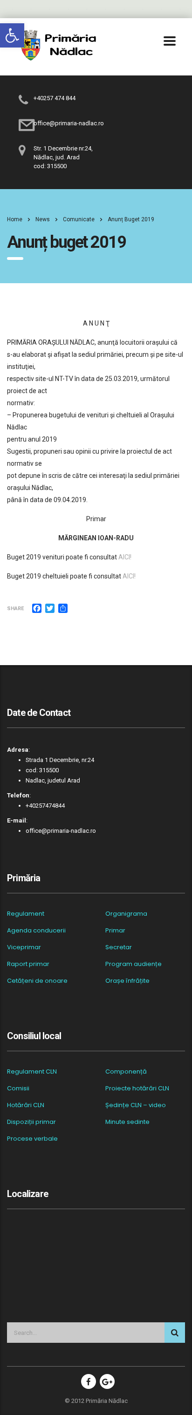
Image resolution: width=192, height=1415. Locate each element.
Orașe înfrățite (127, 981)
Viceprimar (24, 947)
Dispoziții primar (31, 1122)
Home (14, 219)
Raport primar (28, 964)
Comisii (18, 1088)
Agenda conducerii (36, 930)
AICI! (124, 557)
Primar (115, 930)
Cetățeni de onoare (37, 981)
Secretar (118, 947)
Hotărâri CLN (25, 1105)
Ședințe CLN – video (135, 1105)
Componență (126, 1071)
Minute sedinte (127, 1122)
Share (15, 608)
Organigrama (126, 914)
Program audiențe (133, 964)
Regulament (25, 914)
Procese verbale (32, 1139)
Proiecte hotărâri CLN (137, 1088)
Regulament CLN (32, 1071)
